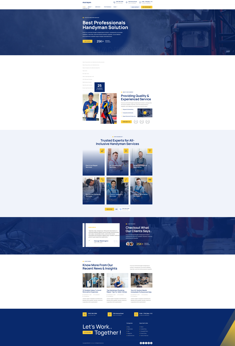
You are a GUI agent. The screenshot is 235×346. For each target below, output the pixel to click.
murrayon (87, 2)
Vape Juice (85, 70)
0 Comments (97, 294)
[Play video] (144, 112)
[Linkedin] (149, 343)
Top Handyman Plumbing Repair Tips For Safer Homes (117, 291)
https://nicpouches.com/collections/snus (91, 65)
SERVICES (97, 7)
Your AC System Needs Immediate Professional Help (141, 291)
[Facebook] (141, 343)
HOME (84, 7)
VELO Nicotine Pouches (87, 79)
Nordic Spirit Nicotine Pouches (89, 88)
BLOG (115, 7)
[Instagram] (146, 343)
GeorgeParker (86, 296)
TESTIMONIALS (107, 7)
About (89, 7)
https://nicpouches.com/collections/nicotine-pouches (93, 62)
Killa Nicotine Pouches (87, 82)
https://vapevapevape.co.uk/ (88, 76)
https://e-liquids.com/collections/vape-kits (91, 67)
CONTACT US (86, 8)
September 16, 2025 (87, 294)
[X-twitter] (143, 343)
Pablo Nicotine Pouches (87, 85)
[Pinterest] (151, 343)
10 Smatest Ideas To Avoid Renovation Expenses (92, 291)
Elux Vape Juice (86, 73)
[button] (102, 248)
